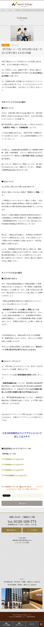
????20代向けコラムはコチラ (13, 459)
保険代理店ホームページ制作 (23, 616)
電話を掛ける (11, 530)
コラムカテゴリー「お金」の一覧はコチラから (25, 487)
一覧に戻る (22, 503)
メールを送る (32, 530)
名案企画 (33, 616)
